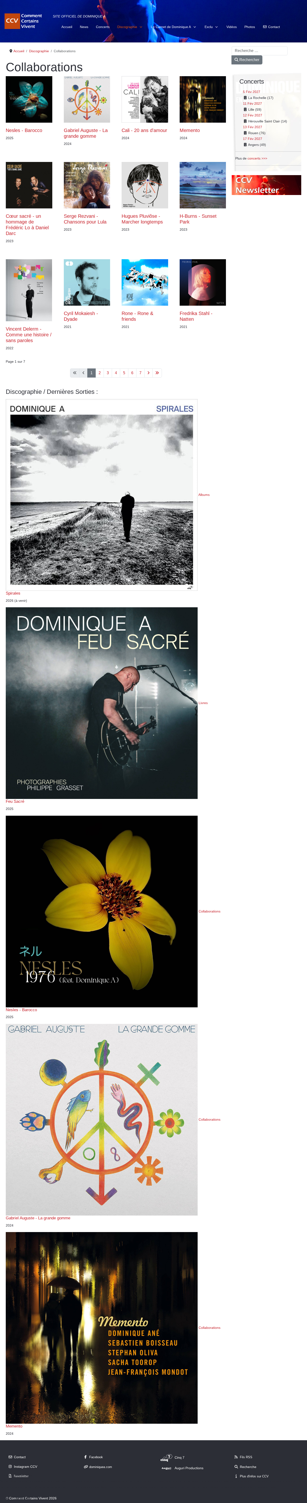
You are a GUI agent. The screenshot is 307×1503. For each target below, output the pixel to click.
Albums (204, 495)
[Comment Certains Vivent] (24, 21)
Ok (5, 1498)
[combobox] (260, 50)
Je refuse (23, 1498)
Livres (203, 703)
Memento (190, 130)
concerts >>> (257, 158)
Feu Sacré (15, 801)
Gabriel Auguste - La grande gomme (38, 1218)
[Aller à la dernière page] (157, 373)
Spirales (13, 593)
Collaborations (209, 911)
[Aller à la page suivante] (148, 373)
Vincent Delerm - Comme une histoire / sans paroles (29, 334)
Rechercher (248, 60)
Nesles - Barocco (24, 130)
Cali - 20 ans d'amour (144, 130)
